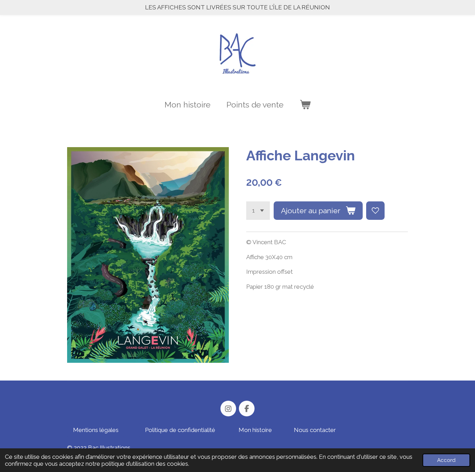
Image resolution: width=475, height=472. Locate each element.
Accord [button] (446, 460)
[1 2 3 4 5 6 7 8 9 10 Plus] (258, 210)
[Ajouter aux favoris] (375, 210)
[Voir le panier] (305, 104)
